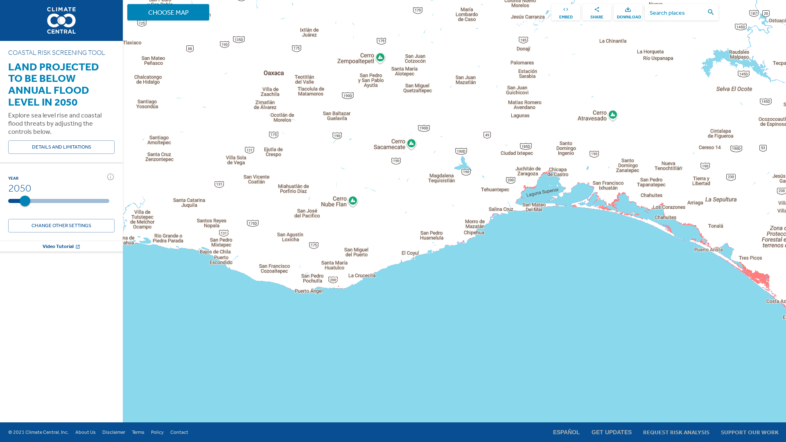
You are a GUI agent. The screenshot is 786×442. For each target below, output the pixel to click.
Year (13, 178)
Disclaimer (113, 432)
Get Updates (612, 432)
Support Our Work (750, 432)
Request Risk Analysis (676, 432)
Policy (157, 432)
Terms (138, 432)
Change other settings (61, 225)
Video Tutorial (58, 246)
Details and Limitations (61, 147)
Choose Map (168, 12)
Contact (179, 432)
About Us (85, 432)
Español (566, 432)
